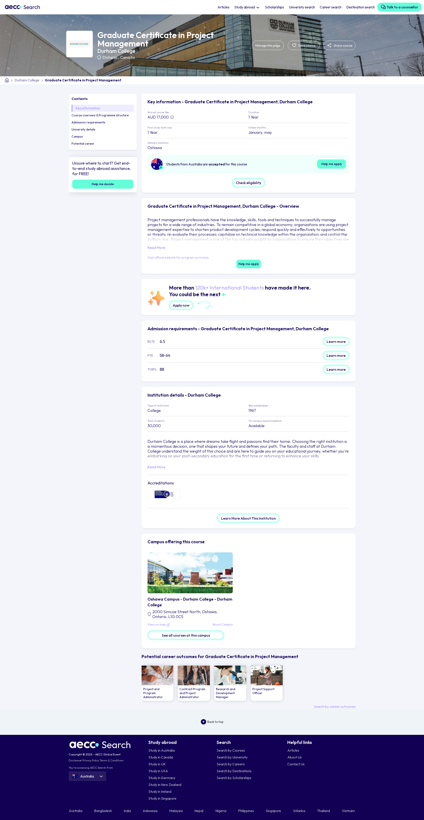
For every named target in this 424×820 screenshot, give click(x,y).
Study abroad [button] (245, 7)
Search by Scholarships (234, 778)
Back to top (215, 722)
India (128, 810)
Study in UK (157, 764)
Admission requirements (88, 122)
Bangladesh (103, 810)
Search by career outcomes (335, 706)
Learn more (336, 341)
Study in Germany (161, 778)
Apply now (181, 305)
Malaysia (176, 810)
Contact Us (296, 764)
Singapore (274, 810)
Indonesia (150, 810)
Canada (127, 57)
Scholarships (274, 7)
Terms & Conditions (112, 760)
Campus (77, 136)
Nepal (199, 810)
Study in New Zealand (164, 784)
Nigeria (221, 810)
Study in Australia (161, 750)
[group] (158, 683)
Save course (307, 46)
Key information (88, 108)
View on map (157, 624)
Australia (76, 810)
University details (83, 129)
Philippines (246, 810)
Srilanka (299, 810)
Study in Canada (160, 757)
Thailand (324, 810)
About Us (294, 757)
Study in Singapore (162, 798)
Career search (330, 7)
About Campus (222, 624)
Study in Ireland (159, 791)
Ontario (110, 57)
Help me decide (103, 184)
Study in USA (158, 771)
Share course (342, 46)
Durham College (116, 51)
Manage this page (268, 46)
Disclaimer (75, 760)
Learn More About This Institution (248, 518)
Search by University (232, 757)
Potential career (83, 144)
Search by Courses (231, 750)
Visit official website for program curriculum (178, 257)
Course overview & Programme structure (100, 115)
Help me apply (331, 164)
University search (302, 7)
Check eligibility (248, 183)
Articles (223, 7)
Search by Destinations (234, 771)
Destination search (360, 7)
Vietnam (349, 810)
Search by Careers (231, 764)
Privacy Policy (91, 760)
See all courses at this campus (186, 635)
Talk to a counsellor (402, 7)
